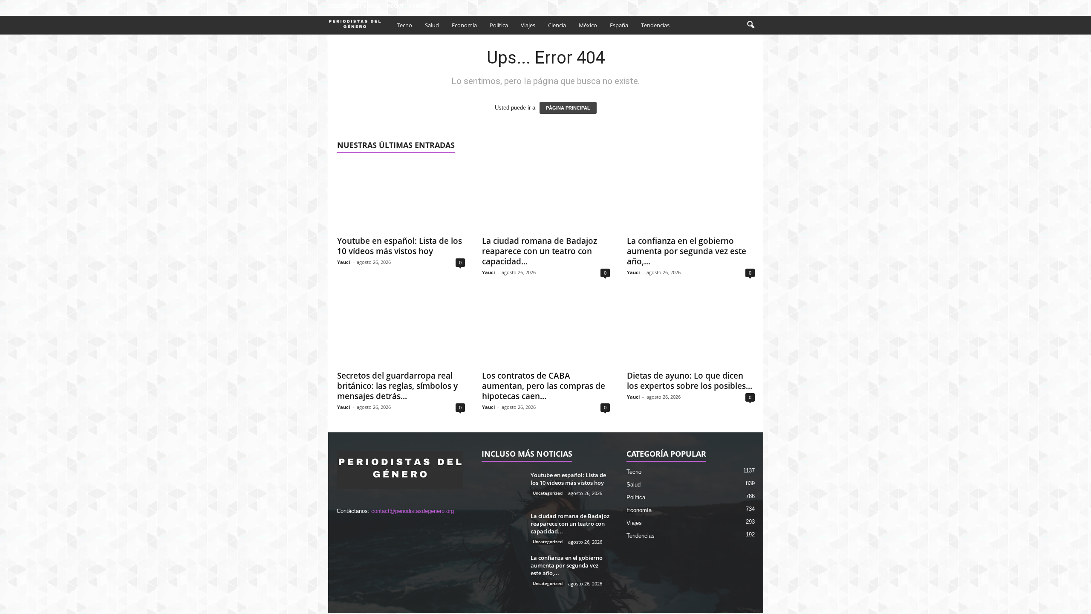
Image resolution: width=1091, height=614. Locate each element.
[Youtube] (757, 6)
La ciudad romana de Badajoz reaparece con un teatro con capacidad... (539, 251)
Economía (464, 25)
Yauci (343, 262)
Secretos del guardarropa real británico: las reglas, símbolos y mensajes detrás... (397, 386)
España (619, 25)
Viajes (528, 25)
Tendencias (655, 25)
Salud (432, 25)
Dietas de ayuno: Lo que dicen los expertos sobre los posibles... (689, 380)
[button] (750, 25)
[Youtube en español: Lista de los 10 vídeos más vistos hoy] (401, 196)
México (588, 25)
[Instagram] (730, 6)
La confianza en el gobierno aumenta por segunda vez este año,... (686, 251)
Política (499, 25)
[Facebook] (717, 6)
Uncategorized (548, 493)
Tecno (404, 25)
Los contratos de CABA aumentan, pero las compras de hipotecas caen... (543, 386)
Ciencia (557, 25)
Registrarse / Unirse (354, 6)
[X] (744, 6)
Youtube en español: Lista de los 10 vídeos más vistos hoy (399, 246)
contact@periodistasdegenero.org (412, 511)
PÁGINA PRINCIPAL (568, 107)
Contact (420, 6)
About (395, 6)
